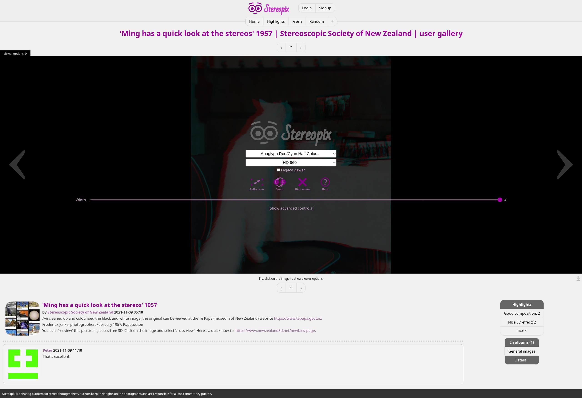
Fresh (297, 21)
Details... (522, 360)
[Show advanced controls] (291, 208)
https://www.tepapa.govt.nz (298, 318)
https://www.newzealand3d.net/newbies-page (275, 330)
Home (254, 21)
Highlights (276, 21)
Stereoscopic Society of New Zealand (80, 312)
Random (316, 21)
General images (521, 351)
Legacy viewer (292, 170)
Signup (325, 7)
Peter (47, 350)
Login (307, 7)
